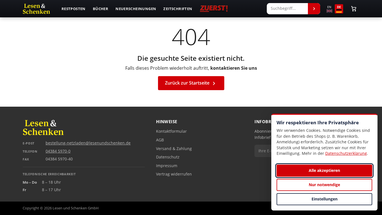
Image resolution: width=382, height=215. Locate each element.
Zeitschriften (177, 8)
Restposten (74, 8)
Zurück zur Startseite (191, 83)
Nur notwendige (324, 184)
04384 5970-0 (58, 151)
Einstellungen (325, 199)
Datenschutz (168, 157)
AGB (160, 139)
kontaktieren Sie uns (233, 68)
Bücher (100, 8)
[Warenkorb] (353, 8)
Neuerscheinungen (135, 8)
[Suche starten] (314, 8)
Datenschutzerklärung (346, 153)
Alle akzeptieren (324, 170)
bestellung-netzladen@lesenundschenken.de (88, 143)
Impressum (166, 165)
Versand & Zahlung (174, 148)
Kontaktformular (171, 131)
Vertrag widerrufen (174, 174)
